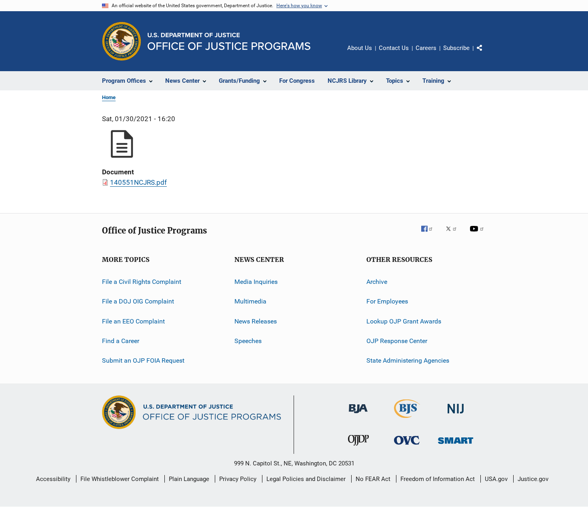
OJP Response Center (396, 341)
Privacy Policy (237, 479)
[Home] (229, 41)
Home (109, 97)
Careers (426, 48)
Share (486, 53)
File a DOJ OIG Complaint (138, 301)
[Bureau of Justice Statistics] (407, 419)
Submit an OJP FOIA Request (143, 360)
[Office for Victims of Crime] (407, 446)
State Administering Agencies (407, 360)
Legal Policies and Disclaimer (306, 479)
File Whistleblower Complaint (119, 479)
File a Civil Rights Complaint (141, 281)
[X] (454, 234)
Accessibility (53, 479)
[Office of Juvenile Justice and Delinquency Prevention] (358, 447)
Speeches (248, 341)
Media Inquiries (256, 281)
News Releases (255, 321)
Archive (376, 281)
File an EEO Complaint (133, 321)
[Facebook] (430, 234)
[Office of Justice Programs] (121, 41)
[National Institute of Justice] (456, 415)
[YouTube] (478, 234)
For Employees (387, 301)
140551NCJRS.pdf (138, 182)
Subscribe (456, 48)
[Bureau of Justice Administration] (358, 415)
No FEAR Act (373, 479)
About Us (359, 48)
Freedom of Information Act (437, 479)
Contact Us (394, 48)
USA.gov (496, 479)
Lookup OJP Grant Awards (403, 321)
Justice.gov (533, 479)
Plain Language (189, 479)
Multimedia (250, 301)
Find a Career (120, 341)
